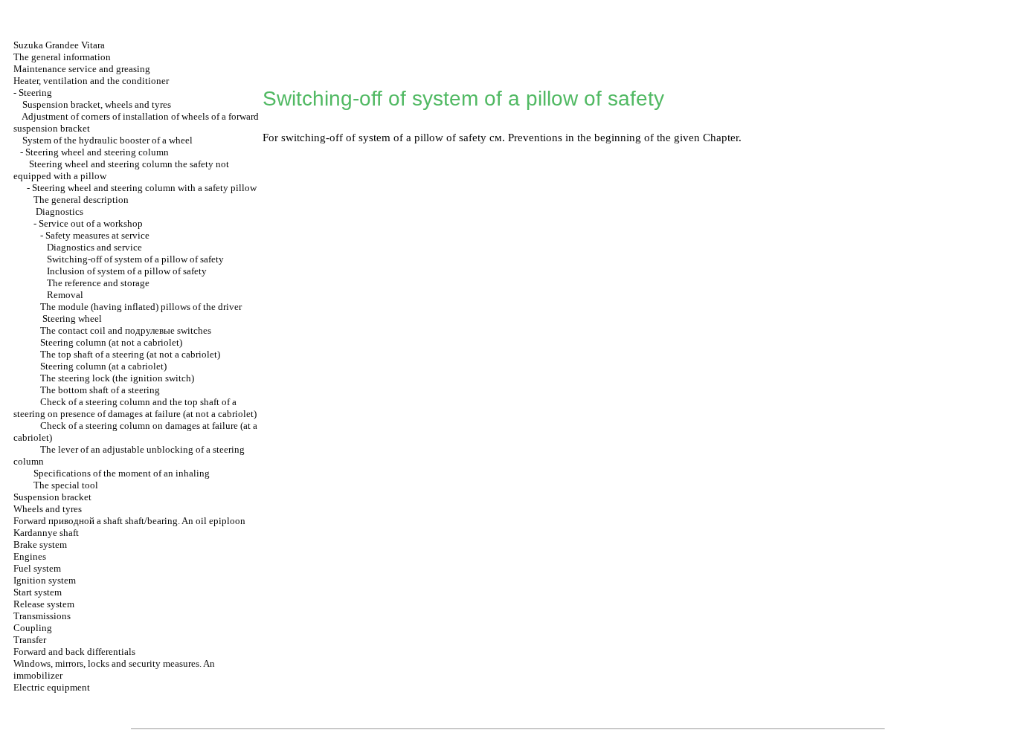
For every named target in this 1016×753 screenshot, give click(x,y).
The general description (81, 199)
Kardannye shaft (46, 532)
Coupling (32, 627)
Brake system (40, 544)
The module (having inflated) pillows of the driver (141, 306)
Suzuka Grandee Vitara (59, 45)
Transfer (29, 639)
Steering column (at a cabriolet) (103, 366)
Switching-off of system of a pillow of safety (135, 259)
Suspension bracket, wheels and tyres (96, 104)
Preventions (535, 137)
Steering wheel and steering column (97, 152)
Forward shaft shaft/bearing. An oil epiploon (129, 520)
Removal (65, 294)
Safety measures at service (97, 235)
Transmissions (42, 615)
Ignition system (44, 580)
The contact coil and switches (125, 330)
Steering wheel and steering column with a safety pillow (144, 187)
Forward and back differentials (74, 651)
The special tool (65, 485)
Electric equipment (51, 687)
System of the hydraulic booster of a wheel (107, 140)
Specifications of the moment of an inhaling (121, 473)
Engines (29, 556)
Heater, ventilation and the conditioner (91, 80)
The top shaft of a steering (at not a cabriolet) (130, 354)
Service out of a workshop (91, 223)
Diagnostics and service (94, 247)
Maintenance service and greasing (81, 68)
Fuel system (37, 568)
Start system (37, 592)
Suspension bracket (52, 496)
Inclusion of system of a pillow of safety (127, 271)
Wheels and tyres (47, 508)
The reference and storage (98, 282)
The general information (62, 56)
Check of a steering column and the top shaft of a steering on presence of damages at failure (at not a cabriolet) (135, 407)
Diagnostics (59, 211)
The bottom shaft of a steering (100, 389)
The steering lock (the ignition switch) (117, 378)
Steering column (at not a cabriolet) (111, 342)
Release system (43, 604)
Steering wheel (72, 318)
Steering (35, 92)
